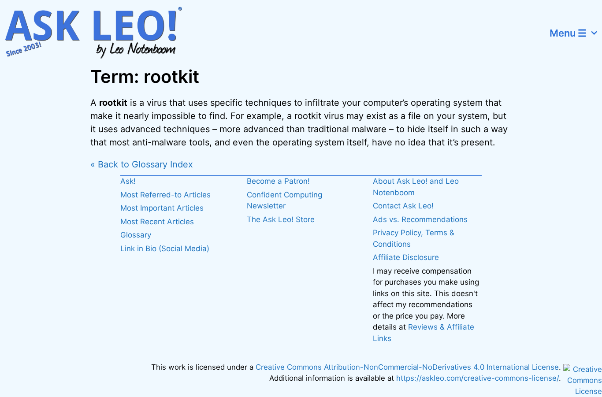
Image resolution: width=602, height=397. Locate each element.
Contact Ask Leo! (403, 205)
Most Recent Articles (157, 221)
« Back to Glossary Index (141, 164)
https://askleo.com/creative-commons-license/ (477, 378)
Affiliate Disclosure (406, 257)
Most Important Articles (162, 208)
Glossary (135, 234)
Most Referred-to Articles (165, 194)
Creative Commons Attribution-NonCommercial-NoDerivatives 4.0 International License (407, 367)
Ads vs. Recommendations (420, 219)
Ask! (128, 181)
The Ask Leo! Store (281, 219)
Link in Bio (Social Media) (164, 248)
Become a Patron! (278, 181)
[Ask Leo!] (98, 33)
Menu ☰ (568, 33)
